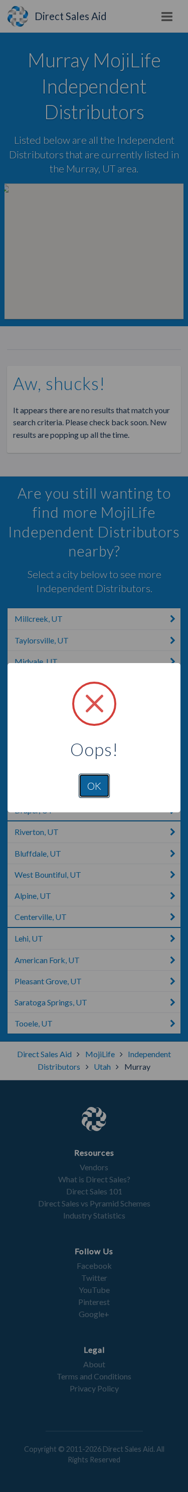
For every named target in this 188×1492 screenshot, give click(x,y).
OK (94, 786)
